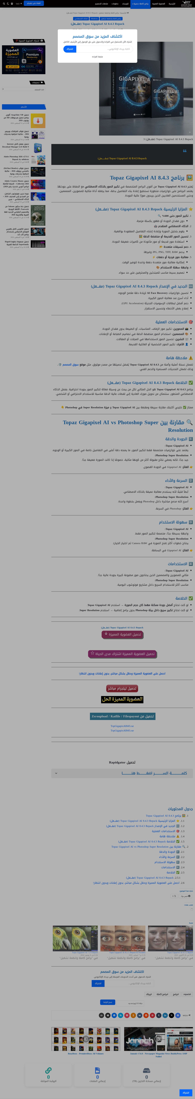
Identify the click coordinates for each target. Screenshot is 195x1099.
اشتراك (70, 49)
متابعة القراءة (97, 57)
